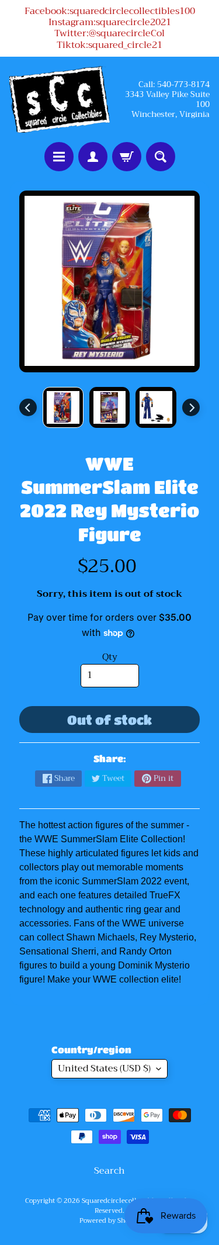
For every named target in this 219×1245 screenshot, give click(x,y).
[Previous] (28, 407)
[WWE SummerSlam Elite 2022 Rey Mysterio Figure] (63, 407)
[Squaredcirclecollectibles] (59, 99)
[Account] (92, 156)
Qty (109, 657)
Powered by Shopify (109, 1220)
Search (109, 1171)
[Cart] (126, 156)
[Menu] (59, 156)
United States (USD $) (104, 1068)
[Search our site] (160, 156)
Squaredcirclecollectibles (121, 1200)
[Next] (191, 407)
